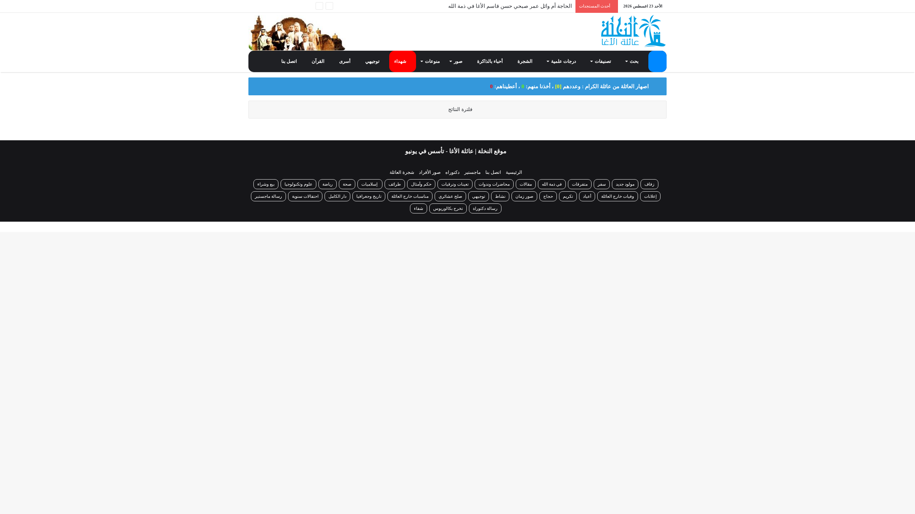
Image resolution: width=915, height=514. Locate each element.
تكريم (568, 196)
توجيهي (373, 61)
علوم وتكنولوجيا (298, 184)
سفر (602, 184)
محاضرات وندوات (494, 184)
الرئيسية (514, 172)
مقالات (526, 184)
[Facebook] (296, 6)
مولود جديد (625, 184)
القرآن (319, 61)
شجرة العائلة (402, 172)
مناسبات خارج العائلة (410, 196)
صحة (347, 184)
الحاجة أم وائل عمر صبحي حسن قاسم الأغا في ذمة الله (510, 4)
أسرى (345, 61)
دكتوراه (452, 172)
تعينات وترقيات (455, 184)
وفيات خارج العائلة (617, 196)
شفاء (418, 208)
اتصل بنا (289, 61)
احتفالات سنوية (305, 196)
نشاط (500, 196)
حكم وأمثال (421, 184)
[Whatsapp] (307, 6)
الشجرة (526, 61)
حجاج (548, 196)
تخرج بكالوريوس (448, 208)
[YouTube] (275, 6)
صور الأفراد (430, 172)
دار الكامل (337, 196)
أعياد (587, 196)
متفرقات (580, 184)
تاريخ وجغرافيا (368, 196)
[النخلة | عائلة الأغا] (634, 31)
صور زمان (524, 196)
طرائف (395, 184)
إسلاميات (370, 184)
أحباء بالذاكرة (490, 61)
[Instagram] (264, 6)
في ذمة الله (552, 184)
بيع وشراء (265, 184)
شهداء (400, 61)
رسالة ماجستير (268, 196)
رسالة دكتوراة (485, 208)
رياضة (327, 184)
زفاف (649, 184)
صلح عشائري (450, 196)
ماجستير (472, 172)
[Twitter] (286, 6)
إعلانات (650, 196)
